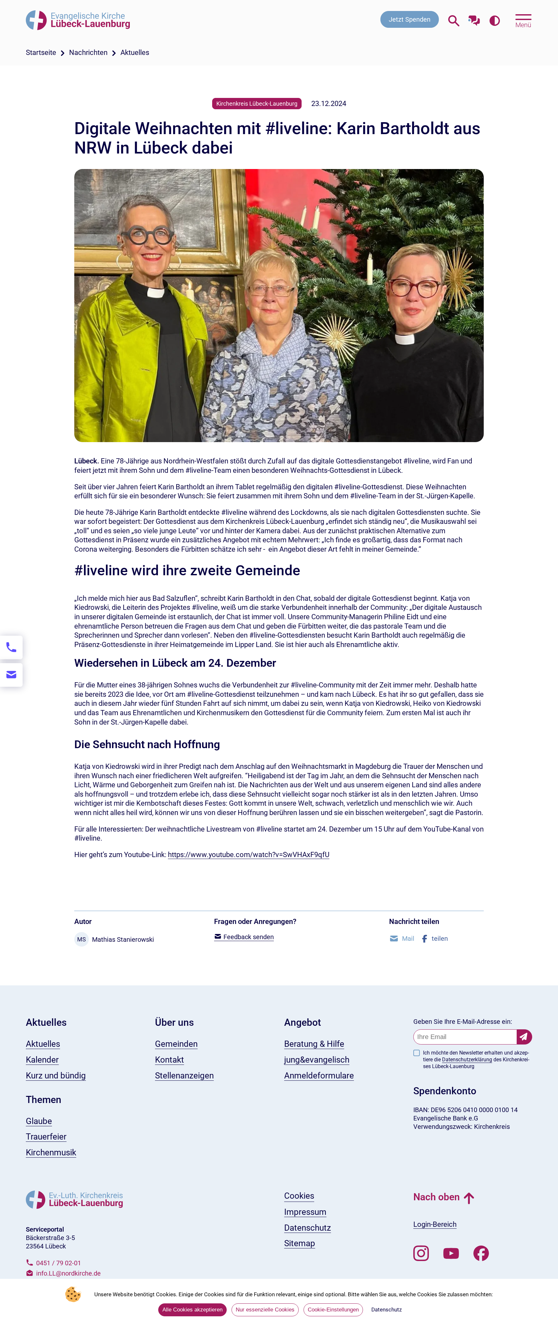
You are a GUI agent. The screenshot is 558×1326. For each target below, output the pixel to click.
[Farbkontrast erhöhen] (494, 21)
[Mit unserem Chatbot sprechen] (474, 19)
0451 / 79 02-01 (58, 1263)
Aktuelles (134, 52)
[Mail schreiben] (11, 675)
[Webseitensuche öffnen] (454, 21)
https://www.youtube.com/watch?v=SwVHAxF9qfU (248, 855)
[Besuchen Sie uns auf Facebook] (481, 1254)
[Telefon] (11, 647)
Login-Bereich (435, 1224)
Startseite (41, 52)
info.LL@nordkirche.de (68, 1273)
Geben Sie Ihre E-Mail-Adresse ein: (462, 1021)
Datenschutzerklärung (467, 1059)
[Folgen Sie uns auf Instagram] (421, 1254)
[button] (401, 938)
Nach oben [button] (436, 1197)
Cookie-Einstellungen (333, 1310)
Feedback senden (248, 937)
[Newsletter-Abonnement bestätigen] (524, 1037)
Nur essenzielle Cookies (265, 1310)
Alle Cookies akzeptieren (192, 1310)
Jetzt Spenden (409, 19)
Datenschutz (386, 1309)
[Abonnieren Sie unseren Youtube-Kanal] (451, 1254)
